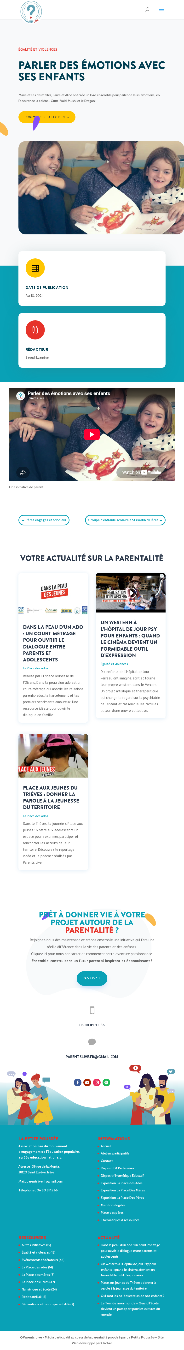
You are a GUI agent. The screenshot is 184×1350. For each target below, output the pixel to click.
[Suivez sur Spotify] (106, 1082)
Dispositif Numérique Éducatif (122, 1175)
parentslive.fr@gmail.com (45, 1181)
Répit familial (31, 1297)
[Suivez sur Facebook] (77, 1082)
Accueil (106, 1146)
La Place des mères (36, 1275)
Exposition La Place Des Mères (123, 1190)
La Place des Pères (35, 1282)
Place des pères (112, 1212)
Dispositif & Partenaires (117, 1168)
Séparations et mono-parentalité (46, 1304)
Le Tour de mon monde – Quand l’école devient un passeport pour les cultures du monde (130, 1309)
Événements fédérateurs (40, 1260)
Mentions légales (113, 1205)
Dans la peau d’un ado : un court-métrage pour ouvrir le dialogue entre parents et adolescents (53, 643)
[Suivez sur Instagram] (97, 1082)
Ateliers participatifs (115, 1153)
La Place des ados (35, 668)
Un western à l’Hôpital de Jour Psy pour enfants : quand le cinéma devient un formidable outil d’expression (130, 639)
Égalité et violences (38, 49)
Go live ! (92, 978)
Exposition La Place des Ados (122, 1183)
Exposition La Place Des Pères (122, 1197)
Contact (107, 1161)
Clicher (106, 1343)
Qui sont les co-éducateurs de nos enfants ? (132, 1296)
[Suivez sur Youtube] (87, 1082)
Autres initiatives (34, 1245)
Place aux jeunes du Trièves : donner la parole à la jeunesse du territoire (51, 797)
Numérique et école (36, 1289)
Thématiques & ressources (120, 1220)
